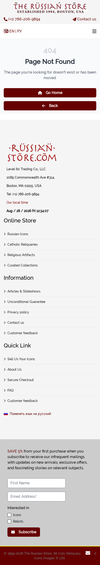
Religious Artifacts (21, 255)
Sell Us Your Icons (21, 359)
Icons (17, 515)
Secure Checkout (20, 380)
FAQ (10, 390)
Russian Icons (17, 234)
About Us (14, 369)
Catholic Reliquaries (22, 244)
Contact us (86, 19)
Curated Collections (22, 265)
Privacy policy (18, 312)
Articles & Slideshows (23, 291)
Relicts (18, 521)
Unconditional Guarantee (26, 302)
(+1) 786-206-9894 (24, 19)
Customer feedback (22, 333)
